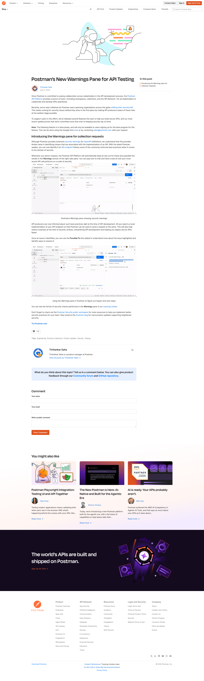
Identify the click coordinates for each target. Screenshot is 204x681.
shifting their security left (122, 107)
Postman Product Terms (137, 614)
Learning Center (110, 306)
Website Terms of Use (136, 622)
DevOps (83, 630)
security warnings (73, 141)
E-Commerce (85, 634)
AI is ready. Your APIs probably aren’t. (148, 491)
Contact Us (156, 614)
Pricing (41, 3)
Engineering (133, 9)
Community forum (83, 375)
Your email (36, 407)
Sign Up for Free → (40, 568)
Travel (82, 650)
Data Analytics (85, 618)
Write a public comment (41, 418)
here (76, 130)
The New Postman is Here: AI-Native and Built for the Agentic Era (100, 493)
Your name (36, 396)
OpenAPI (88, 141)
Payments (83, 646)
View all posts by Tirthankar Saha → (65, 358)
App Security (84, 606)
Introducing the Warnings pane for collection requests (154, 84)
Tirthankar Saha (46, 87)
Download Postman (39, 664)
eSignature (84, 638)
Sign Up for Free (194, 3)
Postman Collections (55, 338)
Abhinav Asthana (94, 505)
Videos (106, 626)
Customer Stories (158, 622)
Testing (87, 338)
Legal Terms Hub (134, 606)
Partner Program (158, 618)
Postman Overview (63, 606)
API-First (100, 9)
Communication (86, 614)
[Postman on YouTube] (163, 656)
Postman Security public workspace (72, 312)
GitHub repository (108, 375)
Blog (4, 9)
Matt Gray (140, 501)
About (154, 606)
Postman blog (82, 315)
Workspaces (60, 642)
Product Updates (116, 9)
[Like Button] (34, 331)
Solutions (27, 3)
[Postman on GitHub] (159, 656)
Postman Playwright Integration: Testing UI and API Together (53, 491)
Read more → (37, 519)
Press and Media (158, 626)
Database (83, 622)
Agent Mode (60, 622)
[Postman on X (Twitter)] (151, 656)
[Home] (4, 3)
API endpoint (67, 147)
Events (154, 630)
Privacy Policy (102, 670)
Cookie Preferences (92, 664)
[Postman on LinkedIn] (155, 656)
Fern (57, 630)
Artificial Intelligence (87, 610)
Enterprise (53, 3)
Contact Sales (170, 3)
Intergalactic (108, 622)
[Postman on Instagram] (167, 656)
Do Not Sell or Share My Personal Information (102, 667)
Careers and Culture (159, 610)
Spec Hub (59, 614)
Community (108, 614)
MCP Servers (109, 630)
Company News (149, 9)
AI (90, 9)
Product (13, 3)
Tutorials (164, 9)
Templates (108, 618)
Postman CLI (60, 634)
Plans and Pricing (62, 646)
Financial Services (86, 642)
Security (80, 338)
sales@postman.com (102, 130)
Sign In (181, 3)
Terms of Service (134, 610)
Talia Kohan (44, 501)
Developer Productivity (88, 626)
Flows (58, 618)
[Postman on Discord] (170, 656)
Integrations (60, 638)
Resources (67, 3)
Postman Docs (109, 606)
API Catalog (60, 626)
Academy (107, 610)
